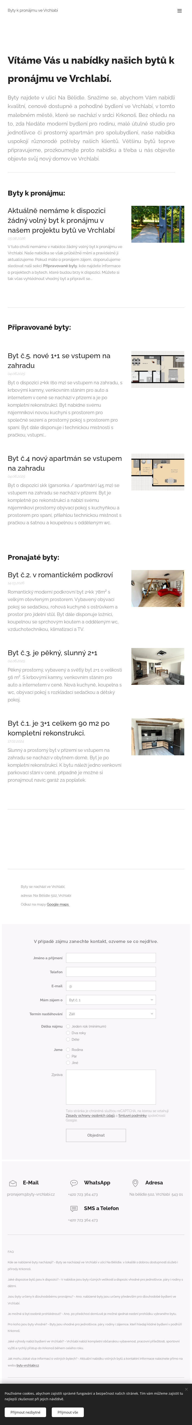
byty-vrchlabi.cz (28, 1365)
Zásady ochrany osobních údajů (90, 1115)
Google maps (58, 904)
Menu (179, 10)
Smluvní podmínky (132, 1115)
